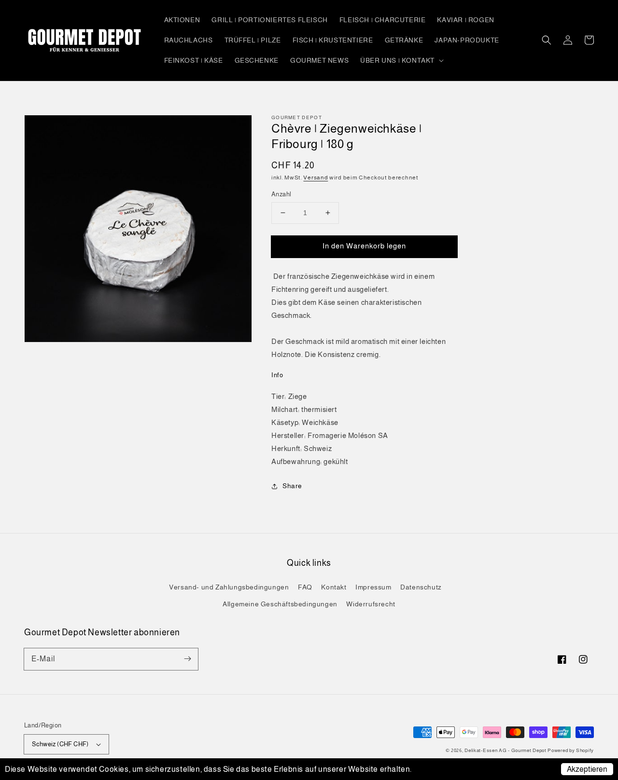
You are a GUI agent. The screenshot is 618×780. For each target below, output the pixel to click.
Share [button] (292, 486)
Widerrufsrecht (370, 604)
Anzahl (281, 194)
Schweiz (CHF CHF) (60, 744)
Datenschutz (421, 587)
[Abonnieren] (187, 659)
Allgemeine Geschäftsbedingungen (280, 604)
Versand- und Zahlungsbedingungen (229, 587)
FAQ (305, 587)
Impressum (373, 587)
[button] (546, 40)
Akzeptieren (587, 769)
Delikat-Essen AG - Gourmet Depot (506, 750)
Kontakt (333, 587)
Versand (315, 177)
